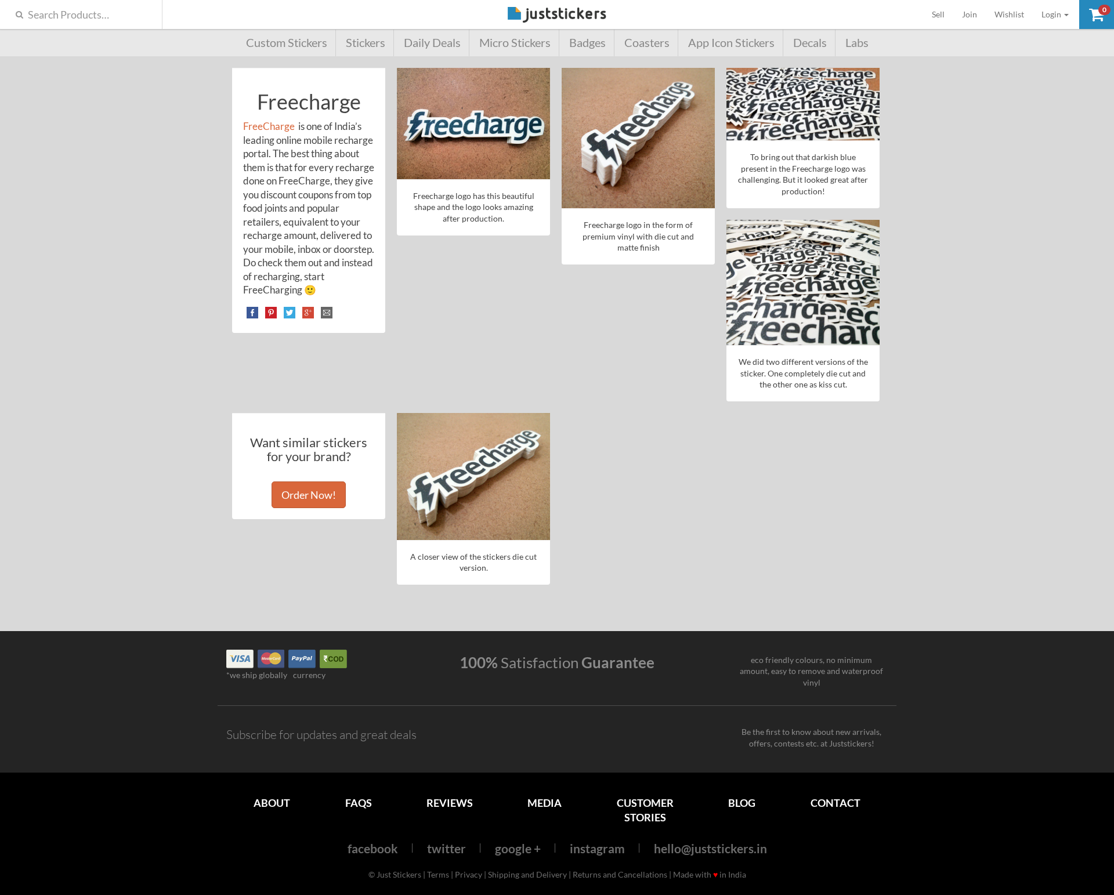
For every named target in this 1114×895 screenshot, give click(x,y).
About (272, 802)
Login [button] (1052, 14)
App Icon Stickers (731, 42)
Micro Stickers (515, 42)
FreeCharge (269, 126)
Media (544, 802)
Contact (835, 802)
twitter (446, 848)
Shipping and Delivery (527, 874)
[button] (1096, 14)
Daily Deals (432, 42)
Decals (810, 42)
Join (969, 14)
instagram (597, 848)
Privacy (468, 874)
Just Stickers (557, 15)
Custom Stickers (286, 42)
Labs (857, 42)
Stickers (365, 42)
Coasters (647, 42)
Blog (741, 802)
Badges (587, 42)
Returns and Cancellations (620, 874)
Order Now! (308, 494)
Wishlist (1009, 14)
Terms (438, 874)
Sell (942, 14)
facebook (373, 848)
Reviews (449, 802)
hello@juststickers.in (710, 848)
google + (518, 848)
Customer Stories (645, 810)
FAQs (358, 802)
